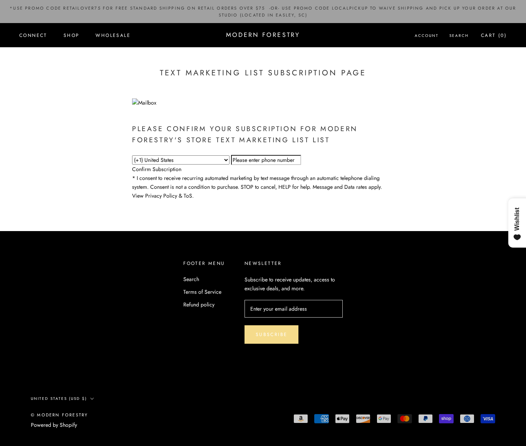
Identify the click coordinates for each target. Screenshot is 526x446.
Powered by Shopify (54, 425)
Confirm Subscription (156, 169)
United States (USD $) (59, 398)
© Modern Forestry (59, 415)
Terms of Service (202, 292)
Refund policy (198, 304)
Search (459, 35)
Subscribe (272, 334)
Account (427, 35)
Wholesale (113, 35)
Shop (72, 35)
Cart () (494, 35)
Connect (33, 35)
